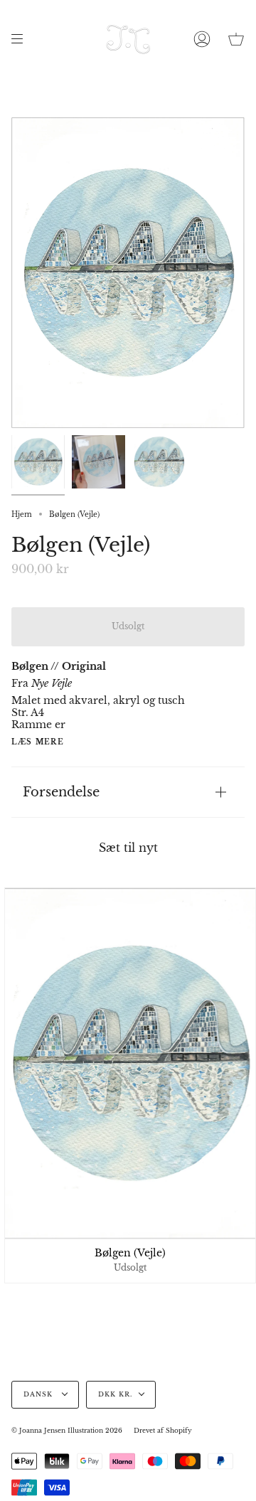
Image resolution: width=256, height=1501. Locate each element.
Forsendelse (61, 792)
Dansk (39, 1394)
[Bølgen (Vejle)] (38, 461)
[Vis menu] (22, 39)
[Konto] (201, 39)
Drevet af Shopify (163, 1430)
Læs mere (37, 742)
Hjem (21, 514)
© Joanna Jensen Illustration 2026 (66, 1430)
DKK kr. (115, 1394)
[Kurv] (236, 39)
